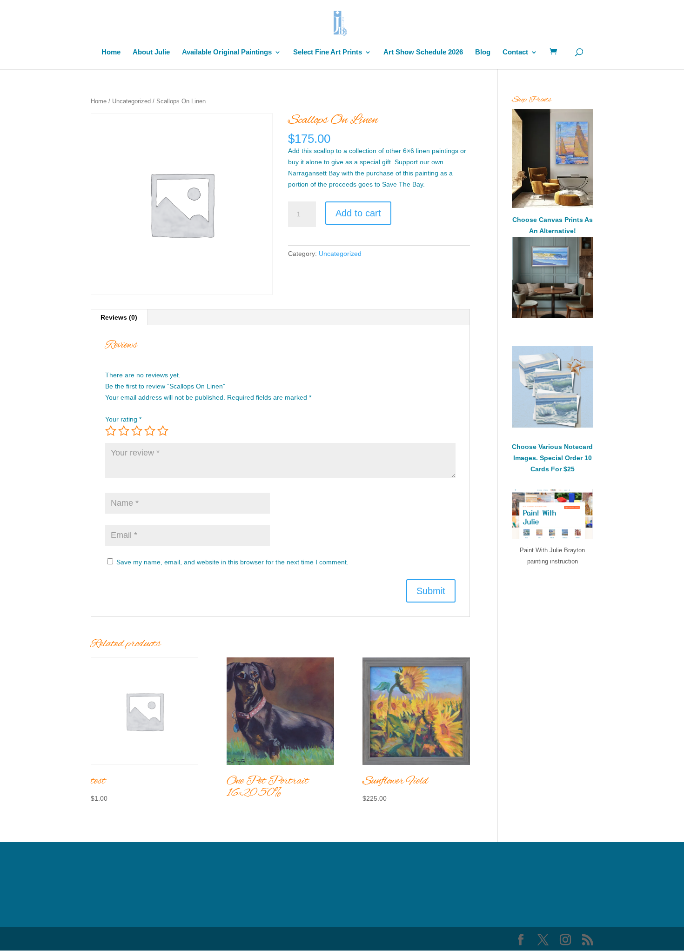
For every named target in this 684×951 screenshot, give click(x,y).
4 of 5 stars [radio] (149, 430)
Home (111, 52)
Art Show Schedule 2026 (423, 52)
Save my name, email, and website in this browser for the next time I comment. (232, 562)
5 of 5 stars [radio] (162, 430)
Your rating (123, 419)
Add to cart (358, 213)
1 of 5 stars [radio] (110, 430)
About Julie (151, 52)
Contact (515, 52)
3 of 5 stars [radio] (136, 430)
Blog (482, 52)
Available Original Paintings (227, 52)
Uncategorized (131, 101)
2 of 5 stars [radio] (123, 430)
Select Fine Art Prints (327, 52)
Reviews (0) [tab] (119, 317)
